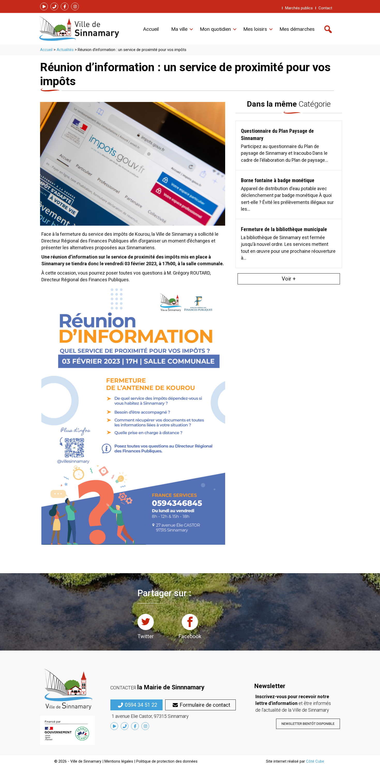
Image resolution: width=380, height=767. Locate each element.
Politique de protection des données (166, 761)
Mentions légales (118, 761)
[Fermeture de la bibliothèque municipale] (289, 243)
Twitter (146, 636)
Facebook (189, 636)
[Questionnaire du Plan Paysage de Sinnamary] (289, 145)
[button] (44, 6)
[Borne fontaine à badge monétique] (289, 194)
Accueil (46, 49)
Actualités (65, 49)
